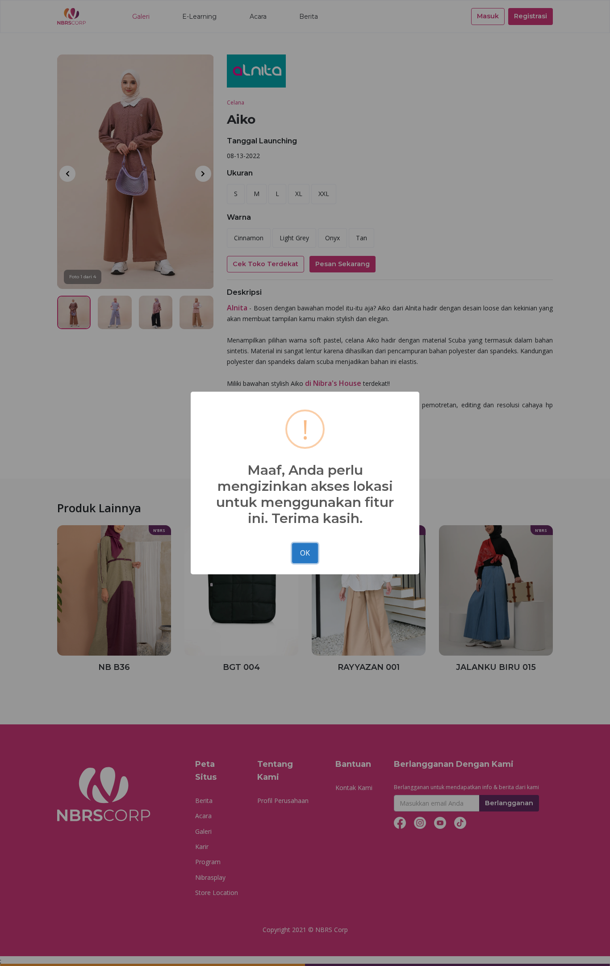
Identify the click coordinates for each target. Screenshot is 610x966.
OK (305, 553)
